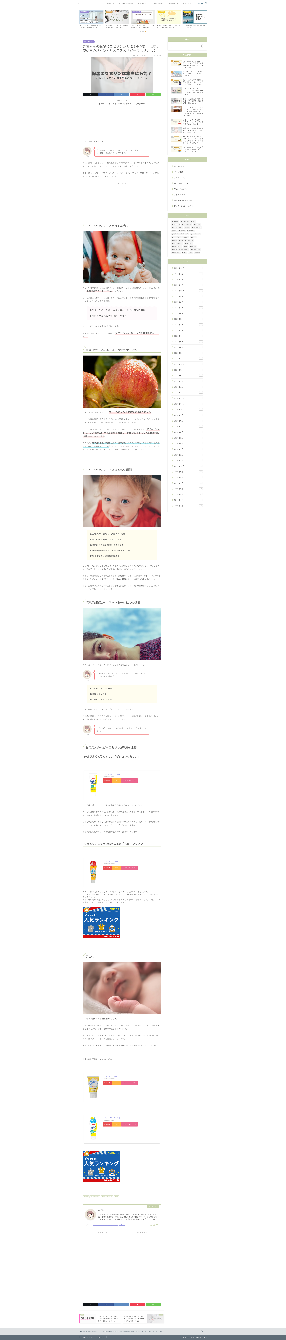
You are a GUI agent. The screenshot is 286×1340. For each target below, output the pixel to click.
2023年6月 (187, 313)
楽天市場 (107, 780)
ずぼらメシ (176, 234)
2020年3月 (187, 449)
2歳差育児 (175, 221)
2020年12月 (187, 398)
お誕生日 (183, 231)
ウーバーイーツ (196, 234)
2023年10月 (187, 291)
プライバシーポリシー (88, 1337)
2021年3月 (187, 387)
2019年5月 (188, 494)
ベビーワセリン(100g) (111, 861)
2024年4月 (187, 274)
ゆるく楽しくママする (82, 3)
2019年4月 (187, 500)
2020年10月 (187, 409)
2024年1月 (187, 285)
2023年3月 (187, 319)
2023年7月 (187, 308)
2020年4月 (187, 443)
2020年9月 (187, 415)
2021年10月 (187, 364)
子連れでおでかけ (159, 3)
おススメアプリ (197, 227)
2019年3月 (188, 506)
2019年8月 (187, 477)
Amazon (116, 780)
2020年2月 (187, 455)
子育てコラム (187, 3)
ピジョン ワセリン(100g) (112, 774)
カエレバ (113, 776)
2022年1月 (187, 358)
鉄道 (191, 253)
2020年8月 (187, 421)
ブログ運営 (178, 172)
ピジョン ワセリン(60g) (111, 1118)
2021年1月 (187, 392)
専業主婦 (193, 246)
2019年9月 (188, 472)
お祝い (175, 231)
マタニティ (185, 237)
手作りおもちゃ (184, 249)
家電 (186, 246)
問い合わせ (101, 1337)
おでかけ (197, 224)
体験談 (86, 1197)
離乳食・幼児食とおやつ (126, 3)
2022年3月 (187, 353)
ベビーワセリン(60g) (110, 1076)
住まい (194, 237)
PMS (194, 221)
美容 (117, 1197)
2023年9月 (187, 296)
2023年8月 (187, 302)
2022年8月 (187, 347)
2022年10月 (187, 336)
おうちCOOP (110, 3)
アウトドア (185, 234)
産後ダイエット (196, 249)
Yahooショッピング (129, 780)
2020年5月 (187, 438)
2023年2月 (187, 325)
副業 (182, 240)
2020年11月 (187, 404)
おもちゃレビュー (177, 227)
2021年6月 (187, 375)
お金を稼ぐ (192, 231)
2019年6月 (188, 489)
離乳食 (198, 253)
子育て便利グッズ (143, 3)
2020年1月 (187, 460)
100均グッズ (185, 221)
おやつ (187, 227)
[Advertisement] (122, 121)
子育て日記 (189, 243)
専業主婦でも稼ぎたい (183, 200)
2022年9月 (187, 342)
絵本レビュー (176, 253)
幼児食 (175, 249)
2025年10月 (187, 268)
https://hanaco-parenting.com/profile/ (109, 1225)
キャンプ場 (176, 237)
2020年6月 (187, 432)
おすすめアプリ (187, 224)
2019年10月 (188, 466)
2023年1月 (187, 330)
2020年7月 (187, 426)
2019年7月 (188, 483)
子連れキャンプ (173, 3)
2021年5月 (187, 381)
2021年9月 (187, 370)
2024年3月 (187, 279)
